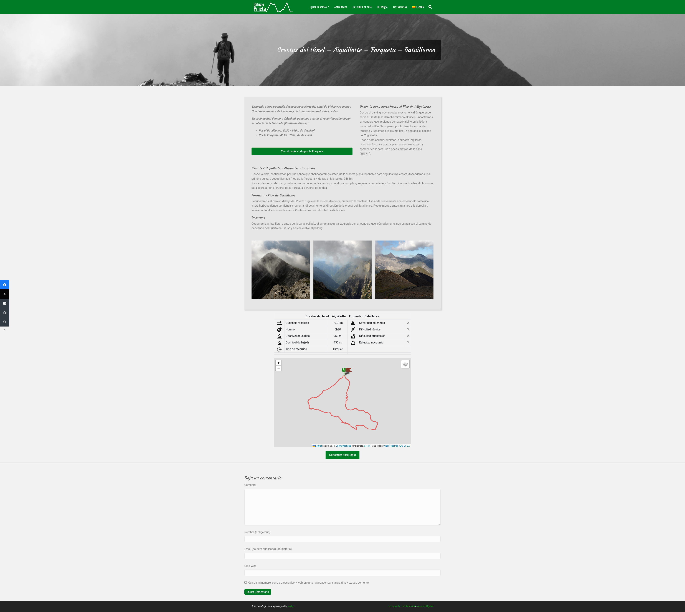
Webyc (291, 606)
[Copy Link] (4, 322)
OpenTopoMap (391, 445)
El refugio (382, 7)
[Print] (4, 312)
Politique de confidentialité (402, 606)
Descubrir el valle (362, 7)
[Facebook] (4, 284)
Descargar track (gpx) (342, 455)
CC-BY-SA (405, 445)
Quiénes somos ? (319, 7)
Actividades (340, 7)
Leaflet (318, 445)
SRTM (367, 445)
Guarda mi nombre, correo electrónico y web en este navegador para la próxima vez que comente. (308, 582)
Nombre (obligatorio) (257, 532)
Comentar (250, 485)
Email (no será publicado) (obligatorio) (268, 549)
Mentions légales (424, 606)
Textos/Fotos (400, 7)
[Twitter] (4, 294)
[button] (302, 151)
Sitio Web (250, 566)
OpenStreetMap (343, 445)
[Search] (430, 7)
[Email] (4, 303)
